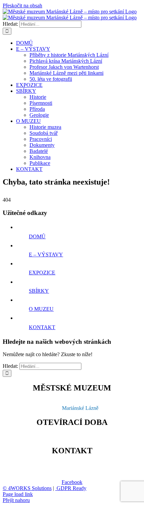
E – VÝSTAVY (46, 254)
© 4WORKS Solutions (27, 488)
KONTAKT (42, 327)
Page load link (18, 494)
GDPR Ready (70, 488)
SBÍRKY (39, 291)
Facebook (72, 482)
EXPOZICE (42, 272)
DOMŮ (37, 236)
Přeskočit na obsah (22, 5)
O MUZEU (41, 309)
